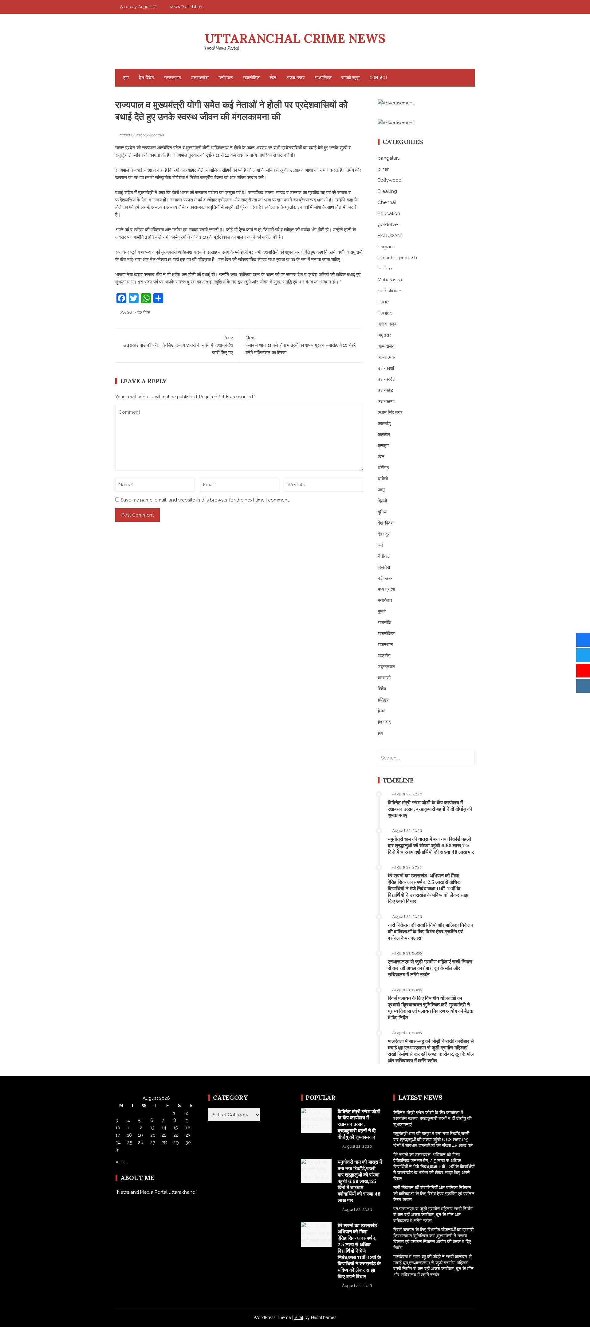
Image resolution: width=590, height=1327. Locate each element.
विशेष (382, 689)
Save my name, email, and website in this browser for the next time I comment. (205, 500)
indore (385, 268)
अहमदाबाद (386, 346)
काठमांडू (384, 423)
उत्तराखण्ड (172, 77)
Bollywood (390, 180)
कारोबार (384, 434)
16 (188, 1127)
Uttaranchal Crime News (295, 38)
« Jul (121, 1162)
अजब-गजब (295, 77)
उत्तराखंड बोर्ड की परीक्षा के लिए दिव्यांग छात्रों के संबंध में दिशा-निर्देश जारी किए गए (178, 345)
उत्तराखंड (385, 390)
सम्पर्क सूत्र (350, 77)
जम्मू (381, 490)
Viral (298, 1317)
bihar (383, 169)
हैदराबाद (384, 722)
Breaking (387, 191)
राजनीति (384, 622)
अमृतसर (384, 335)
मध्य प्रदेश (386, 589)
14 (164, 1127)
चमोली (383, 479)
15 (175, 1127)
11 (129, 1127)
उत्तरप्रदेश (200, 77)
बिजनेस (384, 567)
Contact (378, 77)
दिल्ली (382, 501)
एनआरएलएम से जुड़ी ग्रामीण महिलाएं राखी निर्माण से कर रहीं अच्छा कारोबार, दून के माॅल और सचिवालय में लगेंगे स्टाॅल (430, 968)
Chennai (387, 202)
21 (164, 1135)
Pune (383, 302)
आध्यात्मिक (323, 77)
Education (389, 213)
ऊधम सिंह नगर (390, 412)
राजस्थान (385, 644)
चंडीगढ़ (383, 467)
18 (129, 1135)
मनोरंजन (225, 77)
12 (140, 1127)
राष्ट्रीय (384, 655)
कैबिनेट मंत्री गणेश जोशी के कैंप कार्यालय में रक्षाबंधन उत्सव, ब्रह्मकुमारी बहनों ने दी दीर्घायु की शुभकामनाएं (430, 808)
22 (175, 1135)
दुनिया (382, 512)
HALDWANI (390, 235)
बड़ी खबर (385, 578)
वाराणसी (384, 678)
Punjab (385, 313)
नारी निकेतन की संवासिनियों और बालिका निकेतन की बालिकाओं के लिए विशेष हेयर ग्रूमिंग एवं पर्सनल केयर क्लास (430, 931)
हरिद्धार (383, 700)
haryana (386, 246)
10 (118, 1127)
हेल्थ (381, 711)
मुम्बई (382, 611)
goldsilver (388, 224)
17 (118, 1135)
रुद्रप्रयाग (386, 666)
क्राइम (383, 445)
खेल (272, 77)
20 (152, 1135)
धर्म (380, 545)
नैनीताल (384, 556)
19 (140, 1135)
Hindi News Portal (222, 48)
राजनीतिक (251, 77)
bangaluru (389, 158)
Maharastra (390, 280)
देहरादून (384, 534)
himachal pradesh (397, 257)
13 (152, 1127)
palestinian (389, 291)
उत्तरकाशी (386, 368)
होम (126, 77)
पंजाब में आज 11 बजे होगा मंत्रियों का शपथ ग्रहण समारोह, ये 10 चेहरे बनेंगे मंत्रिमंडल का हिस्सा (301, 345)
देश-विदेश (146, 77)
